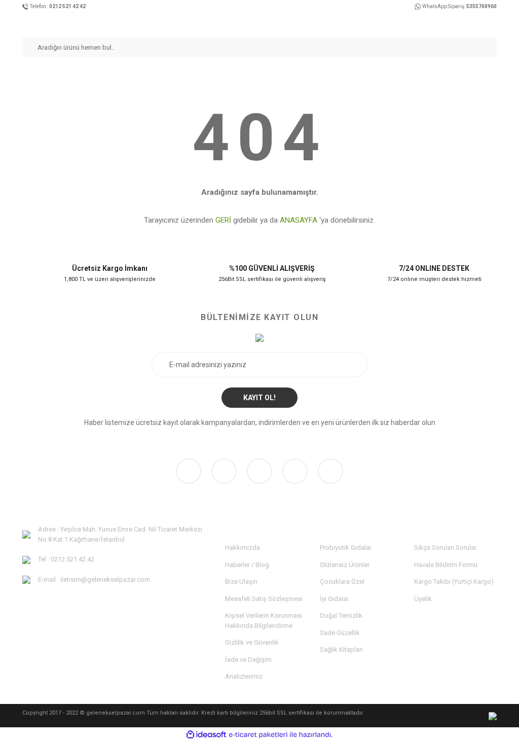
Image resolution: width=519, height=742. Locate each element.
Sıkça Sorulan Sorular (445, 547)
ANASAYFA (298, 220)
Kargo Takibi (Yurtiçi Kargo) (454, 581)
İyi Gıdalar (334, 599)
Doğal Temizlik (341, 615)
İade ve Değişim (248, 659)
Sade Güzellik (340, 633)
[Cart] (493, 22)
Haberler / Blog (247, 565)
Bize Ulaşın (241, 581)
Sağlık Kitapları (341, 649)
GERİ (223, 220)
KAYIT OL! (259, 398)
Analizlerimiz (244, 676)
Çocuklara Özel (342, 581)
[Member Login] (474, 22)
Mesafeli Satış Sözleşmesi (264, 599)
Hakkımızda (242, 547)
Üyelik (423, 599)
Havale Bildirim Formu (445, 565)
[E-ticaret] (258, 734)
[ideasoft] (206, 734)
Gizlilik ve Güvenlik (252, 642)
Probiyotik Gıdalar (346, 547)
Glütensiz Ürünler (344, 565)
